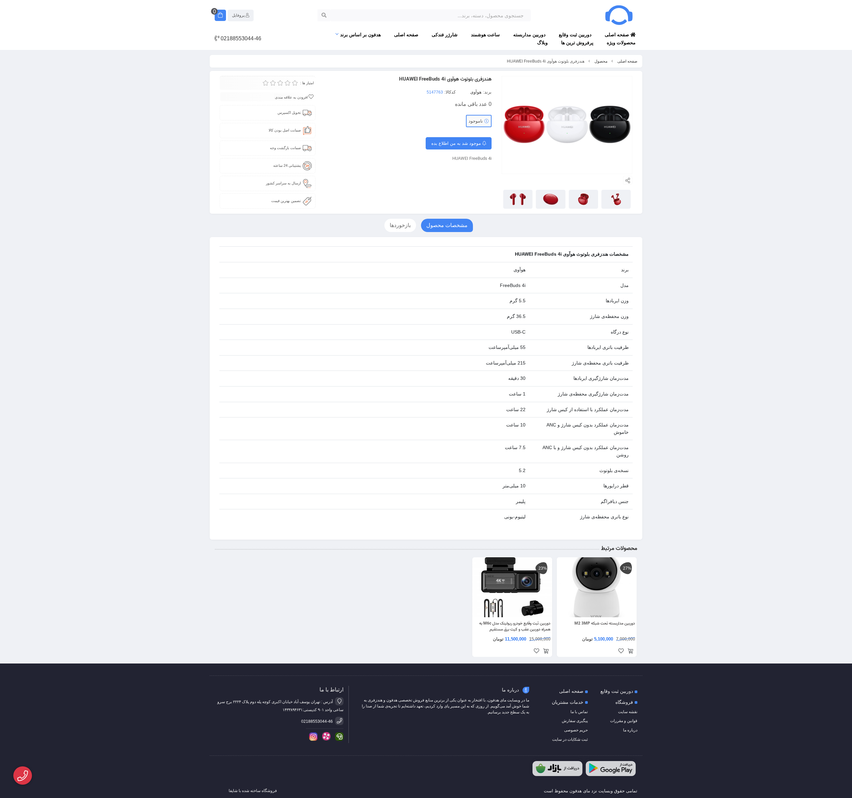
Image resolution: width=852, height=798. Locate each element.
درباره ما (630, 730)
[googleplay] (611, 768)
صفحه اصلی (617, 34)
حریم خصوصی (576, 730)
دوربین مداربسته (529, 34)
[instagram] (312, 736)
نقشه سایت (627, 711)
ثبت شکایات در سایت (570, 739)
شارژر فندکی (445, 34)
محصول (600, 61)
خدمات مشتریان (567, 702)
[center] (324, 15)
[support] (338, 736)
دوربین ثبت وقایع (575, 34)
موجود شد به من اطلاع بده (456, 143)
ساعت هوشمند (485, 34)
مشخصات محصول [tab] (447, 225)
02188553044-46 (240, 38)
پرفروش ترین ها (577, 42)
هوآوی (476, 92)
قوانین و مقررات (623, 720)
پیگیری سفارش (575, 720)
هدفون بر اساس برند (360, 34)
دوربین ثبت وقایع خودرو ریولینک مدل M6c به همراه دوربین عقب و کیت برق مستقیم (514, 627)
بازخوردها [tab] (400, 225)
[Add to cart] (630, 651)
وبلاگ (542, 42)
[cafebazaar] (557, 768)
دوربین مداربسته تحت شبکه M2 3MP (604, 624)
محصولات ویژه (621, 42)
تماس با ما (579, 711)
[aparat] (325, 736)
